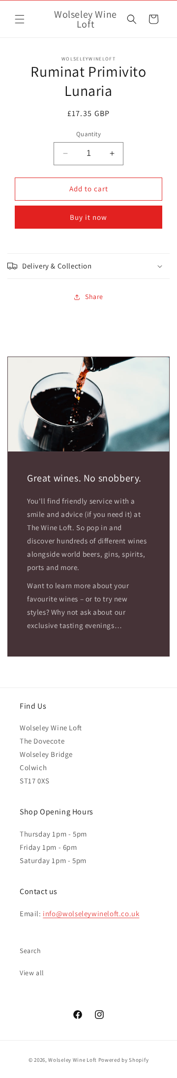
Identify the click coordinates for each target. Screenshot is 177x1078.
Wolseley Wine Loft (72, 1059)
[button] (19, 19)
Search (30, 950)
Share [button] (94, 296)
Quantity (88, 134)
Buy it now (88, 217)
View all (32, 972)
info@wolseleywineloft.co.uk (91, 913)
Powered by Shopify (123, 1059)
